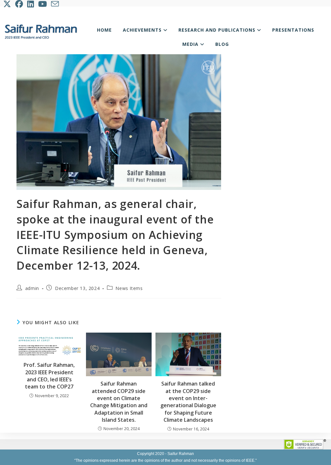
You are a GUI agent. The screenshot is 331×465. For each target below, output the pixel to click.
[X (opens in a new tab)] (8, 4)
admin (32, 288)
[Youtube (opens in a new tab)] (43, 4)
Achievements (143, 30)
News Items (129, 288)
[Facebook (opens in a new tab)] (20, 4)
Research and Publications (217, 30)
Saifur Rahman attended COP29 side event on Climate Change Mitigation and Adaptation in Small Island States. (118, 401)
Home (104, 30)
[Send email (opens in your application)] (55, 4)
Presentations (293, 30)
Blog (222, 44)
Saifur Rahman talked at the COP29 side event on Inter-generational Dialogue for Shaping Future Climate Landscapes (188, 401)
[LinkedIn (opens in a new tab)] (31, 4)
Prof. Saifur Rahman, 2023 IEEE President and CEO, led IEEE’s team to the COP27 (49, 375)
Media (191, 44)
